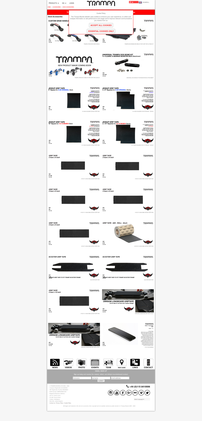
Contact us (52, 403)
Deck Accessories (68, 7)
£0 (132, 2)
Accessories (57, 7)
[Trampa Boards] (101, 5)
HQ (63, 3)
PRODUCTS (53, 3)
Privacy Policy (59, 403)
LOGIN (71, 3)
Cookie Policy (67, 403)
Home (49, 7)
